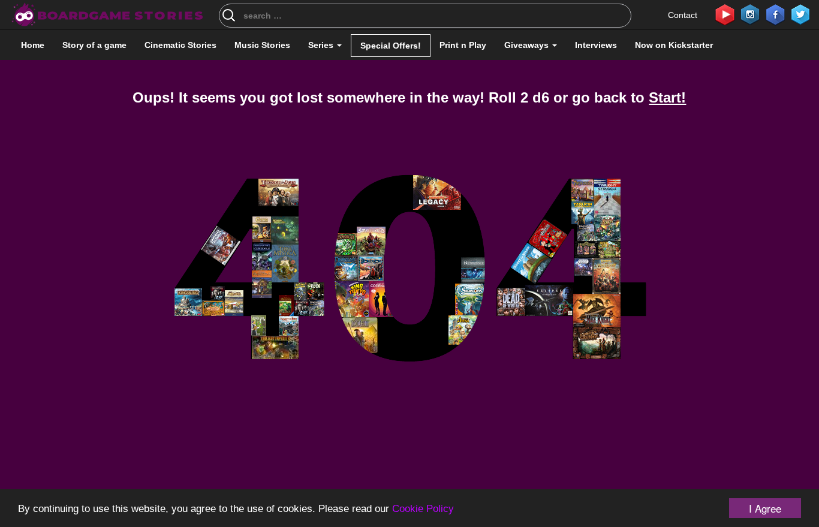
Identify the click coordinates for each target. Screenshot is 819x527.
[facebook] (775, 14)
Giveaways (527, 45)
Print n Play (462, 45)
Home (32, 45)
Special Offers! (390, 45)
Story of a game (94, 45)
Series (322, 45)
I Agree (765, 508)
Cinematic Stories (180, 45)
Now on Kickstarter (674, 45)
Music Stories (262, 45)
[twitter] (800, 14)
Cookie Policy (423, 508)
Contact (682, 15)
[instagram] (750, 14)
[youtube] (724, 14)
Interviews (596, 45)
